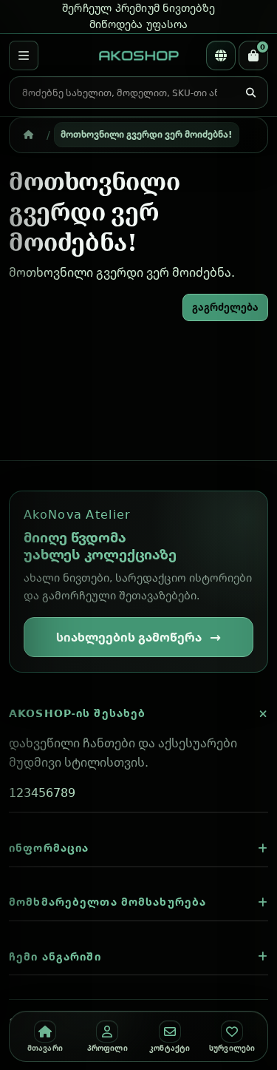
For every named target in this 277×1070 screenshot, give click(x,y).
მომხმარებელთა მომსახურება (107, 902)
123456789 (42, 792)
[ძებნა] (250, 93)
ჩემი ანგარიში (55, 956)
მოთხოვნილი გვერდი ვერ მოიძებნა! (146, 134)
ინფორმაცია (49, 848)
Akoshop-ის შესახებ (77, 713)
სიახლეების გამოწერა (129, 637)
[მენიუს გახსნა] (23, 55)
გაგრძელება (225, 307)
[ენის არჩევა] (221, 55)
